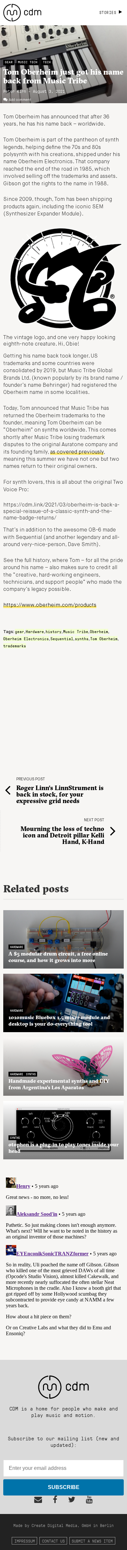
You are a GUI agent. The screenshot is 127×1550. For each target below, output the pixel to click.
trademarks (14, 645)
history (54, 631)
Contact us (53, 1541)
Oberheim (99, 631)
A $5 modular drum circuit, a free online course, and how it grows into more (58, 956)
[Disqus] (63, 1256)
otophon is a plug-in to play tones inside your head (63, 1147)
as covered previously (77, 452)
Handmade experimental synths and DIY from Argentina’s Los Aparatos (58, 1084)
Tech (47, 62)
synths (82, 638)
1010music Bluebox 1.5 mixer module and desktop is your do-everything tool (59, 1020)
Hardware (35, 631)
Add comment (20, 100)
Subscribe (63, 1487)
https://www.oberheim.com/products (49, 605)
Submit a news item (92, 1541)
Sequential (61, 638)
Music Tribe (75, 631)
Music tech (27, 62)
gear (19, 631)
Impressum (24, 1541)
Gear (9, 62)
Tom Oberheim (104, 638)
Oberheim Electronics (26, 638)
